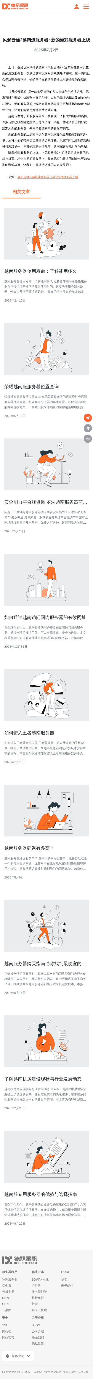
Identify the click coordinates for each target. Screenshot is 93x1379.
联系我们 (38, 1337)
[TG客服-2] (88, 428)
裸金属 (6, 1285)
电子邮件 (67, 1285)
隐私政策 (38, 1343)
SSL (5, 1325)
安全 (5, 1317)
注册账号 (76, 6)
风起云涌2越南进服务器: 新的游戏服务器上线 (47, 177)
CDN (5, 1304)
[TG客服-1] (88, 418)
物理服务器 (9, 1279)
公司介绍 (38, 1331)
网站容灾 (8, 1337)
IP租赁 (36, 1285)
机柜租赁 (38, 1298)
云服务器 (8, 1291)
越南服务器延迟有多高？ (29, 848)
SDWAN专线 (40, 1279)
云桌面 (6, 1310)
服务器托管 (39, 1291)
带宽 (35, 1304)
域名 (64, 1279)
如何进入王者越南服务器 (29, 732)
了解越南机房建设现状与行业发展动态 (43, 1078)
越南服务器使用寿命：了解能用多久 (40, 271)
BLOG (36, 1325)
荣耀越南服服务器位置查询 (31, 386)
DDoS (6, 1298)
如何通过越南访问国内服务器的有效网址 (45, 617)
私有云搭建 (39, 1310)
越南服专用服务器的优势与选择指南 (40, 1194)
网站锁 (6, 1331)
